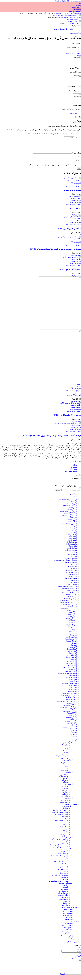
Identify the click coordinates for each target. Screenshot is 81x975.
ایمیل (78, 160)
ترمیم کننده (64, 834)
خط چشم (65, 764)
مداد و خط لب (63, 776)
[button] (74, 180)
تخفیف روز (77, 9)
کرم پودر (65, 744)
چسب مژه (69, 933)
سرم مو (65, 879)
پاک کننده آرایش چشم (60, 847)
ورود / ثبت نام (72, 941)
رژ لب (66, 774)
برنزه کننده (64, 800)
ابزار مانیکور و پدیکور (65, 935)
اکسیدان (65, 887)
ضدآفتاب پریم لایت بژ (72, 190)
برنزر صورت (64, 758)
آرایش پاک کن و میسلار (60, 838)
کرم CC (65, 828)
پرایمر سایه (64, 770)
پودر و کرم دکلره (62, 893)
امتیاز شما (77, 137)
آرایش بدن (69, 798)
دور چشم (65, 832)
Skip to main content (74, 1)
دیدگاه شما (76, 153)
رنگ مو (65, 885)
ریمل (66, 766)
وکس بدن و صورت (61, 863)
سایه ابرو (65, 794)
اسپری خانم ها (68, 911)
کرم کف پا (64, 857)
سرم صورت (64, 826)
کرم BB (65, 830)
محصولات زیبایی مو (66, 883)
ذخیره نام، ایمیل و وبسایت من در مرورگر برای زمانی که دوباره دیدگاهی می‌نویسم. (49, 165)
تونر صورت (64, 843)
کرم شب (65, 824)
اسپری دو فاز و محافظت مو (58, 881)
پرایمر (66, 752)
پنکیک (66, 746)
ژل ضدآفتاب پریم (74, 395)
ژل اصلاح (65, 903)
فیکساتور (65, 754)
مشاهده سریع (76, 182)
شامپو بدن (64, 851)
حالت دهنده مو (63, 895)
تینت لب (65, 782)
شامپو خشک (64, 873)
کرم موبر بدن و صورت (60, 861)
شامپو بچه (64, 877)
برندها (68, 13)
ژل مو (66, 901)
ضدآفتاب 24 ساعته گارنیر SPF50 (67, 415)
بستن (79, 55)
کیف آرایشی (68, 929)
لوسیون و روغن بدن (61, 853)
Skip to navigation (61, 1)
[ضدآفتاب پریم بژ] (74, 196)
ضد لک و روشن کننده (61, 814)
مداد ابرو (65, 786)
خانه (79, 13)
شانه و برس (68, 923)
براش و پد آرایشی (66, 925)
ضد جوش (65, 816)
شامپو (66, 871)
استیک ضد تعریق (67, 913)
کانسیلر (65, 750)
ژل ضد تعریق (68, 917)
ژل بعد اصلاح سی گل (73, 23)
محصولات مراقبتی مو (65, 867)
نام (79, 157)
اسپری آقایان (68, 909)
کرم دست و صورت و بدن (59, 855)
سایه (66, 768)
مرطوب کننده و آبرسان (60, 810)
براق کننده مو (63, 899)
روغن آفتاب (64, 802)
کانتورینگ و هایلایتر (61, 756)
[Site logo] (76, 7)
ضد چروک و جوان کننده (60, 812)
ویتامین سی (64, 818)
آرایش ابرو (69, 784)
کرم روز (65, 822)
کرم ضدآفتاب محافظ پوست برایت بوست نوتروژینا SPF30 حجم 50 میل (51, 435)
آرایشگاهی (69, 937)
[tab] (73, 113)
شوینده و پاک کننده (66, 836)
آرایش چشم (68, 760)
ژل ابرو (65, 792)
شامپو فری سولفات (61, 869)
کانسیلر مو (64, 889)
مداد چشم (64, 762)
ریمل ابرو (65, 790)
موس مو (65, 897)
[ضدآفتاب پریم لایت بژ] (72, 178)
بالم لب (65, 778)
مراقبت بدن (68, 849)
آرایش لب (69, 772)
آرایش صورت (68, 742)
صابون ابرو (64, 796)
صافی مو (65, 905)
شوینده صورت (63, 840)
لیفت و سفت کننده (61, 820)
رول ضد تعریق (67, 915)
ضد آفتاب (65, 808)
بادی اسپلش (68, 919)
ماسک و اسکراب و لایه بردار (58, 845)
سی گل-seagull (61, 13)
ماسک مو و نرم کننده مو (59, 875)
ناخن (66, 859)
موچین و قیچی (67, 927)
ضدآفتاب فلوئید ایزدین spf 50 (69, 228)
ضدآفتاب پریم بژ (74, 208)
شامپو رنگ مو (63, 891)
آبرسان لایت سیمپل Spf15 (70, 269)
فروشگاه (74, 13)
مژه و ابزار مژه (67, 931)
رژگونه (66, 748)
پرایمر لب (65, 780)
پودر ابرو (65, 788)
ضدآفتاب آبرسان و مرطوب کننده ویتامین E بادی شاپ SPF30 (55, 249)
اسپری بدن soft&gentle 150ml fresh (69, 17)
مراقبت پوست (67, 806)
